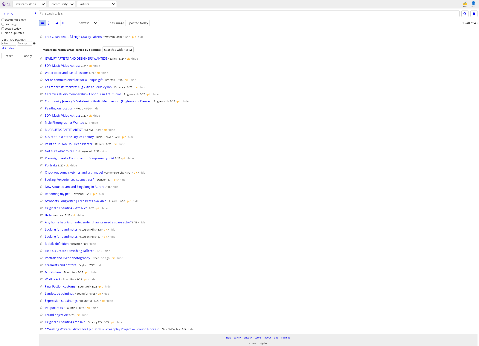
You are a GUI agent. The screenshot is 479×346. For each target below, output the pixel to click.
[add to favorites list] (42, 36)
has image (10, 24)
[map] (63, 23)
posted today (12, 28)
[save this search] (474, 13)
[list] (42, 23)
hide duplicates (14, 33)
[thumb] (49, 23)
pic (134, 37)
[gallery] (56, 23)
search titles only (15, 20)
